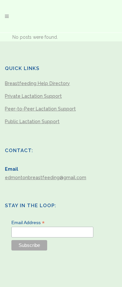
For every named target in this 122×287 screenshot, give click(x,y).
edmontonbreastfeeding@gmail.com (45, 177)
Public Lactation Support (32, 121)
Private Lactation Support (33, 96)
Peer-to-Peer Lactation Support (40, 108)
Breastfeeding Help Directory (37, 83)
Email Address (28, 223)
